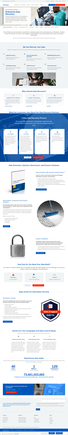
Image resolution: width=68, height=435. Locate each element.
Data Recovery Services (23, 27)
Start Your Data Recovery (38, 157)
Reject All (51, 433)
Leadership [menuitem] (51, 420)
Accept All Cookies (59, 433)
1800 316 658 (27, 157)
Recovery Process (8, 106)
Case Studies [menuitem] (36, 420)
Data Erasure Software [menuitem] (22, 420)
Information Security (7, 321)
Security (52, 27)
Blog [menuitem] (34, 417)
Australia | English (6, 1)
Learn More (49, 106)
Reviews (36, 27)
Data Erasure (6, 226)
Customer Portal (29, 106)
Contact (63, 1)
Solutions (41, 27)
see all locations (36, 427)
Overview (16, 27)
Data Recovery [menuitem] (5, 417)
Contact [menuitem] (51, 417)
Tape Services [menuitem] (5, 420)
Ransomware (23, 4)
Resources (52, 1)
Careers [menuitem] (51, 423)
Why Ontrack (31, 27)
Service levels (47, 27)
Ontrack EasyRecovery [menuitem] (22, 417)
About (60, 1)
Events (56, 1)
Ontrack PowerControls (41, 189)
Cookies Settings (44, 433)
